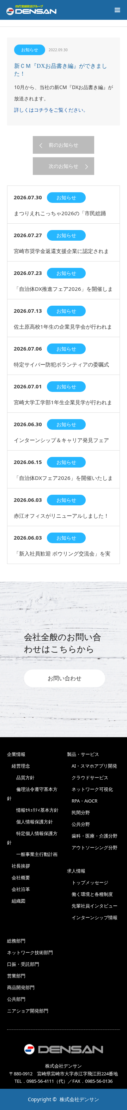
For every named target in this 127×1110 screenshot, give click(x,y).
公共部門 (16, 999)
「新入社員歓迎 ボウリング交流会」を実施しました (62, 557)
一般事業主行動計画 (32, 854)
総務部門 (16, 941)
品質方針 (21, 777)
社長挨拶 (18, 866)
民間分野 (78, 812)
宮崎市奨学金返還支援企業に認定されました (61, 254)
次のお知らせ (63, 166)
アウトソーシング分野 (92, 847)
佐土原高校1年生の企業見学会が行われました (63, 330)
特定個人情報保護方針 (32, 838)
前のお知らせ (63, 144)
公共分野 (78, 824)
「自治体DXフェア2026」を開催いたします (63, 481)
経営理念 (18, 766)
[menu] (117, 10)
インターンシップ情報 (92, 917)
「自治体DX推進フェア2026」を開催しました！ (63, 292)
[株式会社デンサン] (31, 10)
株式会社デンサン (79, 1099)
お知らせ (29, 50)
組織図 (16, 901)
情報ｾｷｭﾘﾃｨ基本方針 (33, 810)
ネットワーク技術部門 (30, 952)
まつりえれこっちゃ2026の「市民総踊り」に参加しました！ (60, 216)
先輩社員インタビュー (92, 906)
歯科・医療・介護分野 (92, 836)
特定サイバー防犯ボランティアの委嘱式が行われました (61, 368)
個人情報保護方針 (30, 821)
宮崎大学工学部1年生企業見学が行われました (63, 405)
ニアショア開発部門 (27, 1011)
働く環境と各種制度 (90, 894)
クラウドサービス (87, 777)
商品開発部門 (21, 987)
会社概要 (18, 877)
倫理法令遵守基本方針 (32, 793)
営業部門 (16, 976)
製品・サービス (83, 754)
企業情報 (16, 754)
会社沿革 (18, 889)
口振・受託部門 (23, 964)
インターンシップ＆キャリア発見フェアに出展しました (61, 443)
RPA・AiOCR (82, 801)
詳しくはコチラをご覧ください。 (51, 109)
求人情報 (76, 871)
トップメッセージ (87, 882)
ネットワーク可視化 (90, 789)
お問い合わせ (64, 678)
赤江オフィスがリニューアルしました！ (61, 515)
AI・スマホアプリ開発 (92, 766)
